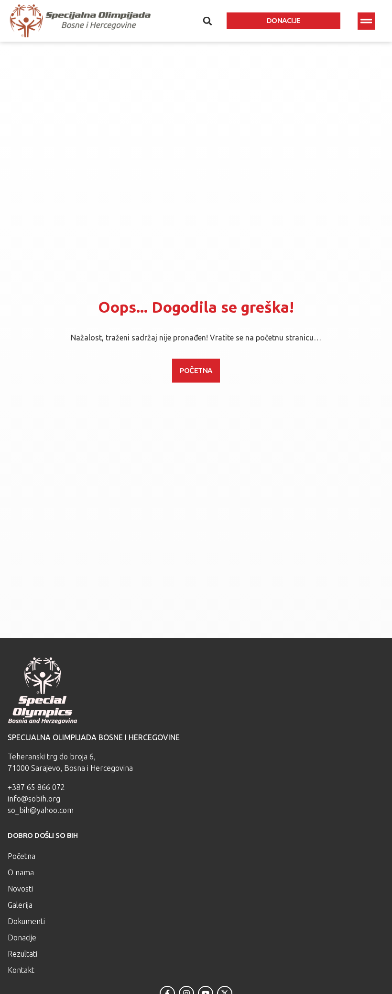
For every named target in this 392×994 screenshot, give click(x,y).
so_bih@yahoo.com (41, 810)
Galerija (20, 905)
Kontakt (21, 970)
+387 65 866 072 (36, 787)
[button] (366, 21)
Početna (21, 856)
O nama (21, 872)
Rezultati (22, 953)
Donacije (22, 937)
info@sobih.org (34, 798)
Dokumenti (26, 921)
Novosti (20, 888)
